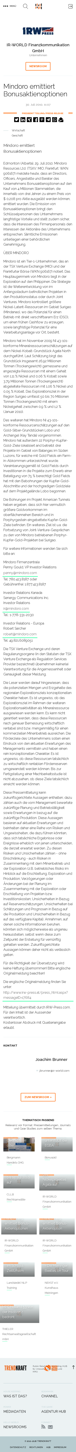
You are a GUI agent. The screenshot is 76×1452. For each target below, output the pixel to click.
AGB (48, 1447)
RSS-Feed (43, 1427)
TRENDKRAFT (44, 1441)
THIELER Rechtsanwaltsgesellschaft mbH (19, 1334)
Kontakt (50, 1427)
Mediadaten (14, 1412)
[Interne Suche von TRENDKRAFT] (25, 6)
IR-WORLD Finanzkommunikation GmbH (57, 1201)
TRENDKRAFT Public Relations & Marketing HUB (38, 6)
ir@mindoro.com (16, 609)
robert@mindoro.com (20, 634)
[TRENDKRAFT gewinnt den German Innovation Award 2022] (50, 1370)
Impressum (60, 1447)
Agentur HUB (53, 1412)
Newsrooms (15, 1427)
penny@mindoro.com (20, 573)
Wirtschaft (18, 130)
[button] (16, 119)
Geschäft (17, 135)
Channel (49, 1396)
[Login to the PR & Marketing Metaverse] (70, 6)
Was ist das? (15, 1396)
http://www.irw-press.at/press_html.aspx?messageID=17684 (35, 995)
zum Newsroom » (38, 1097)
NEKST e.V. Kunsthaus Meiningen (51, 1287)
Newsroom (38, 66)
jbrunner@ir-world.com (54, 1070)
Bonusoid (50, 1157)
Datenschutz (18, 1447)
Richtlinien (36, 1447)
